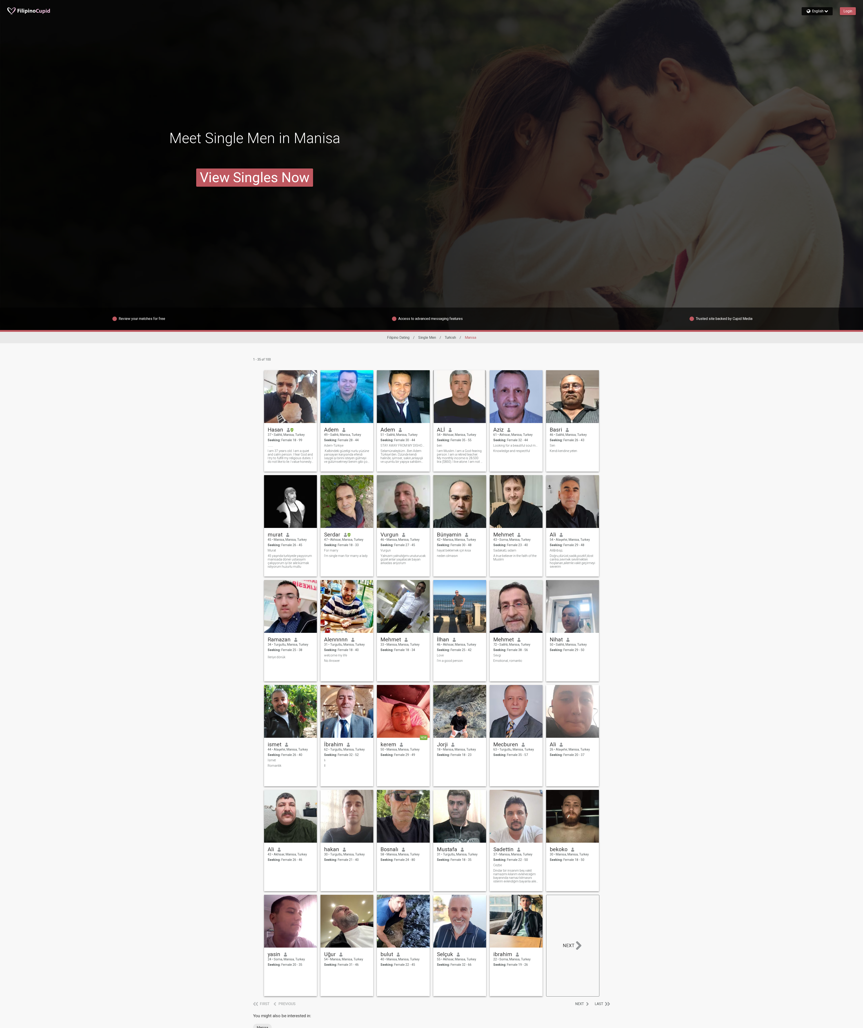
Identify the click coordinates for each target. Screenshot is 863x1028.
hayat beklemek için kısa (454, 550)
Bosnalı (389, 849)
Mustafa (447, 849)
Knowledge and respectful (511, 451)
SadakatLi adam (504, 550)
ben (439, 445)
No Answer (332, 660)
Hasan (275, 430)
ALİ (441, 430)
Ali (553, 535)
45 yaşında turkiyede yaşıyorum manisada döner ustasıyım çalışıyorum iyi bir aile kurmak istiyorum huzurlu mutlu (290, 561)
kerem (388, 744)
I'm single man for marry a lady (346, 556)
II (324, 765)
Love (440, 655)
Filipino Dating (398, 337)
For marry (331, 550)
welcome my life (335, 655)
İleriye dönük (276, 657)
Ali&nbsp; (556, 550)
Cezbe (497, 865)
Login (847, 11)
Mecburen (505, 744)
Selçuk (445, 954)
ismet (274, 744)
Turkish (450, 337)
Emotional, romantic (507, 660)
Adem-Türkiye (333, 445)
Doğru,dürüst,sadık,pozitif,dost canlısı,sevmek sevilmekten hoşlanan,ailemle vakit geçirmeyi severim (572, 561)
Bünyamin (449, 535)
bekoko (558, 849)
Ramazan (279, 639)
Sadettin (503, 849)
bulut (386, 954)
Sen (552, 445)
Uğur (330, 954)
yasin (274, 954)
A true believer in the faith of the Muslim (514, 557)
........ (270, 445)
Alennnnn (336, 639)
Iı (324, 760)
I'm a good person (450, 660)
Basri (556, 430)
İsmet (272, 760)
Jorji (442, 744)
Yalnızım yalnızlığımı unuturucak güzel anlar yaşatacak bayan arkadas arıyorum (403, 559)
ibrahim (502, 954)
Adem (331, 430)
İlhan (443, 639)
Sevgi (497, 655)
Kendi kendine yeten (563, 451)
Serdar (332, 535)
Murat (272, 550)
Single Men (427, 337)
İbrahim (333, 744)
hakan (331, 849)
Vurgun (389, 535)
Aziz (498, 430)
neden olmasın (447, 556)
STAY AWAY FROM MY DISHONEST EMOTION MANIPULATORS (403, 445)
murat (275, 535)
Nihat (556, 639)
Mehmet (503, 535)
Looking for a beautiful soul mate (516, 445)
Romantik (274, 765)
